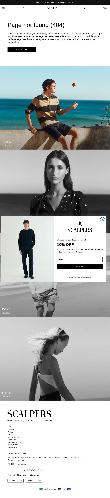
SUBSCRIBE (80, 266)
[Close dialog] (102, 219)
